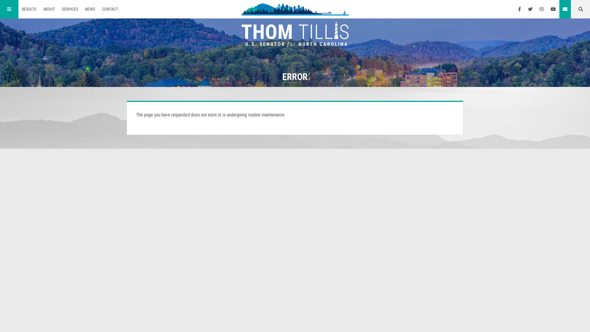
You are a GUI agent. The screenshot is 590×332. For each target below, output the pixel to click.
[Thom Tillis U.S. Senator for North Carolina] (295, 9)
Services (70, 9)
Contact (110, 9)
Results (29, 9)
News (90, 9)
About (49, 9)
